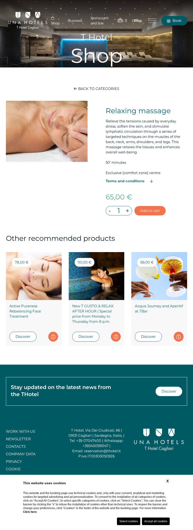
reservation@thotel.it (102, 451)
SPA (120, 21)
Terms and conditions (125, 181)
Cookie (13, 469)
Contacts (16, 446)
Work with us (20, 431)
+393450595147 (96, 446)
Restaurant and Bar (100, 20)
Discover (23, 336)
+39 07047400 (88, 440)
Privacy (14, 461)
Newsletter (18, 439)
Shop (55, 23)
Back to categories (98, 88)
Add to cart (150, 210)
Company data (21, 454)
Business (75, 21)
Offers (137, 21)
